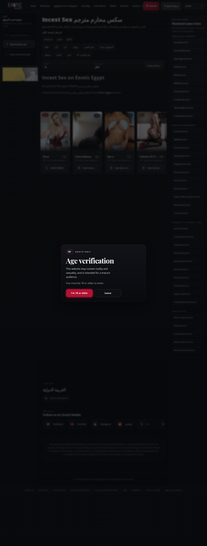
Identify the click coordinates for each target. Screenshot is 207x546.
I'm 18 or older (79, 292)
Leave (108, 292)
